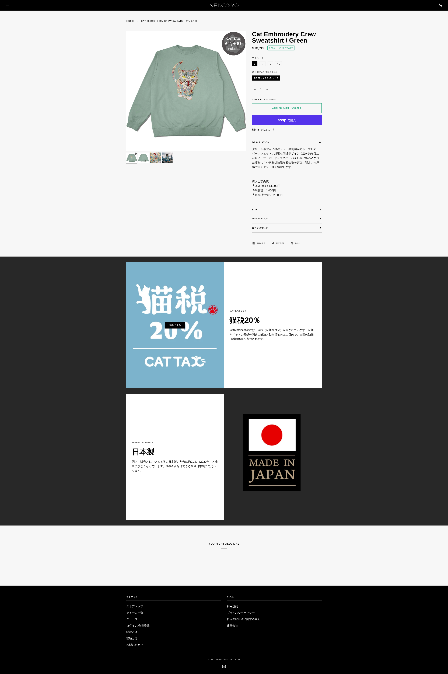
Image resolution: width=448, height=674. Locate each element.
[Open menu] (11, 5)
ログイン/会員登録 (137, 625)
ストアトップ (134, 606)
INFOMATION (260, 218)
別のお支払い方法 (263, 129)
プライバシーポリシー (241, 612)
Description (260, 142)
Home (130, 21)
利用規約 (232, 606)
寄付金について (260, 228)
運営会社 (232, 625)
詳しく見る (175, 325)
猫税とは (132, 638)
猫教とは (132, 631)
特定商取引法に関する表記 (243, 619)
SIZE (255, 209)
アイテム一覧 (134, 612)
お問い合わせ (134, 644)
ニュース (132, 619)
